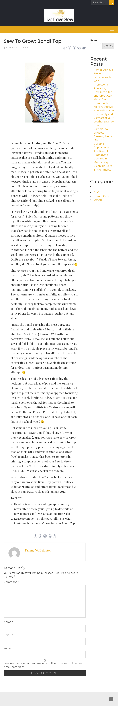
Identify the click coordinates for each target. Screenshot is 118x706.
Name (8, 622)
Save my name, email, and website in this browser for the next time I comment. (43, 665)
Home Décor (101, 196)
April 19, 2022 (12, 48)
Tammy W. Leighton (38, 550)
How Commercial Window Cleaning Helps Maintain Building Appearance (103, 136)
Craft (25, 48)
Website (9, 648)
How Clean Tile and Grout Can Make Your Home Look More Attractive (103, 99)
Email (8, 635)
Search (94, 40)
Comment (11, 581)
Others (98, 199)
